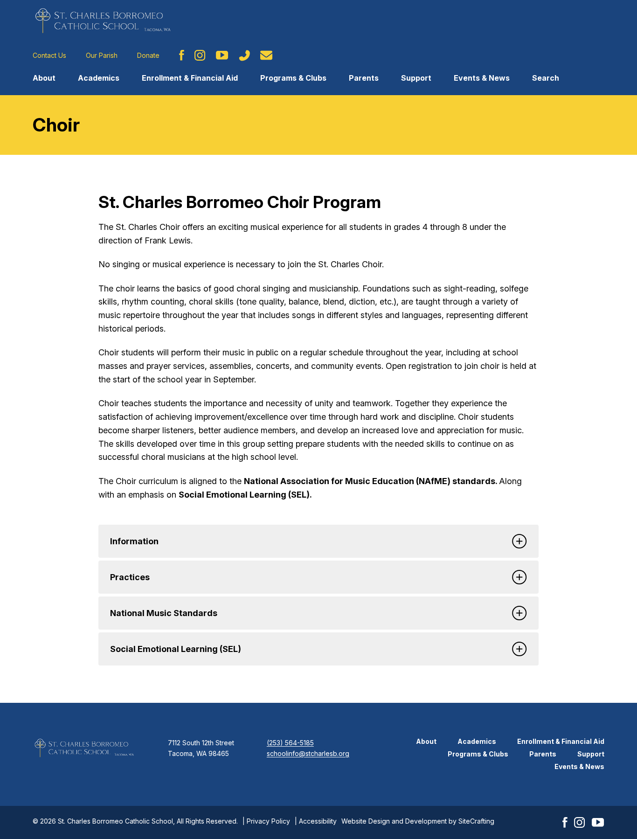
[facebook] (181, 55)
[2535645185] (244, 55)
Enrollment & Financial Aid (190, 78)
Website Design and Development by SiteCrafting (417, 821)
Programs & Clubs (293, 78)
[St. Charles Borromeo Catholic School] (103, 20)
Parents (364, 78)
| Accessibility (316, 821)
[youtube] (222, 55)
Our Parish (102, 55)
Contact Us (49, 55)
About (44, 78)
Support (416, 78)
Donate (148, 55)
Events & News (482, 78)
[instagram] (200, 55)
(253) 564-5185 (290, 743)
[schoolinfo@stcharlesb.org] (266, 55)
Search (545, 78)
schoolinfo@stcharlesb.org (308, 753)
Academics (98, 78)
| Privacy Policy (266, 821)
